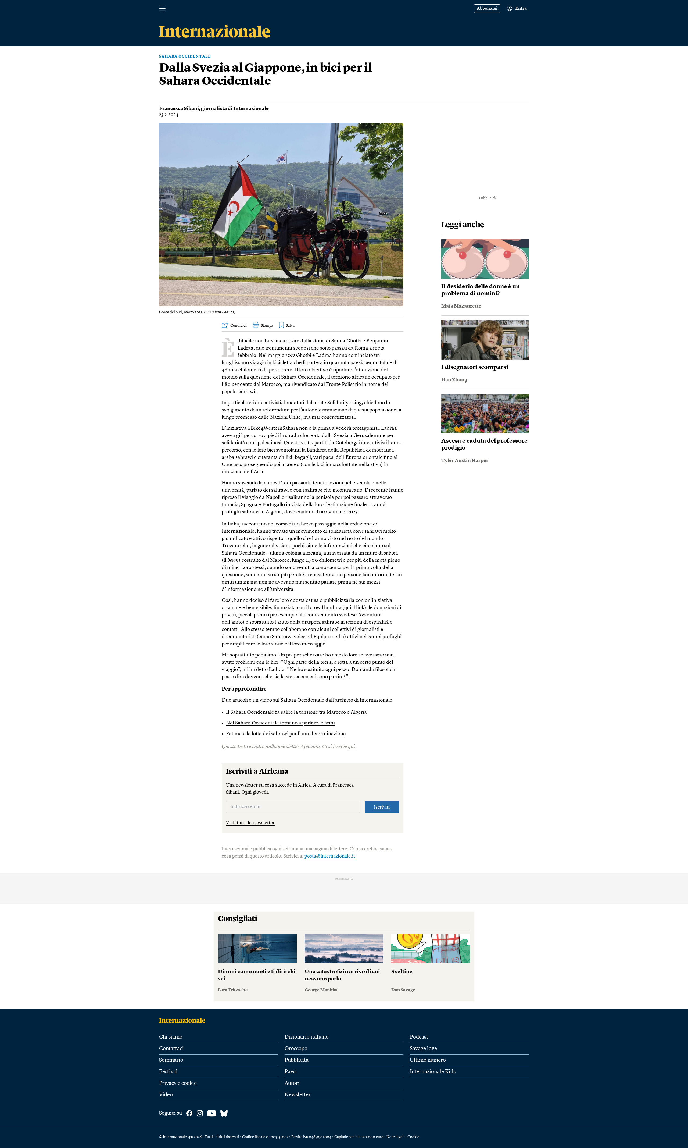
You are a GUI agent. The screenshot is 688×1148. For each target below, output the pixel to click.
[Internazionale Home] (184, 1020)
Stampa (267, 326)
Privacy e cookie (178, 1083)
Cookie (413, 1137)
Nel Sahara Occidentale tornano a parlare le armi (280, 723)
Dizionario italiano (307, 1037)
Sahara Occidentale (185, 56)
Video (166, 1095)
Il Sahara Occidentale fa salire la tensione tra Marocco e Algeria (296, 712)
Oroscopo (296, 1048)
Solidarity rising (344, 403)
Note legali (395, 1137)
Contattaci (171, 1048)
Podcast (419, 1037)
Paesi (291, 1072)
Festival (168, 1072)
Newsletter (298, 1095)
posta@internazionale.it (329, 856)
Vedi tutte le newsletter (250, 822)
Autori (292, 1083)
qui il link (354, 607)
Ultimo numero (428, 1060)
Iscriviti (382, 807)
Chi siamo (170, 1037)
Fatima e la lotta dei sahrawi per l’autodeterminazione (286, 734)
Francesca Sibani (179, 108)
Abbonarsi (487, 8)
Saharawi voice (289, 636)
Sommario (171, 1060)
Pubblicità (297, 1060)
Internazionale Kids (433, 1072)
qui (351, 746)
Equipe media (328, 636)
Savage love (423, 1048)
